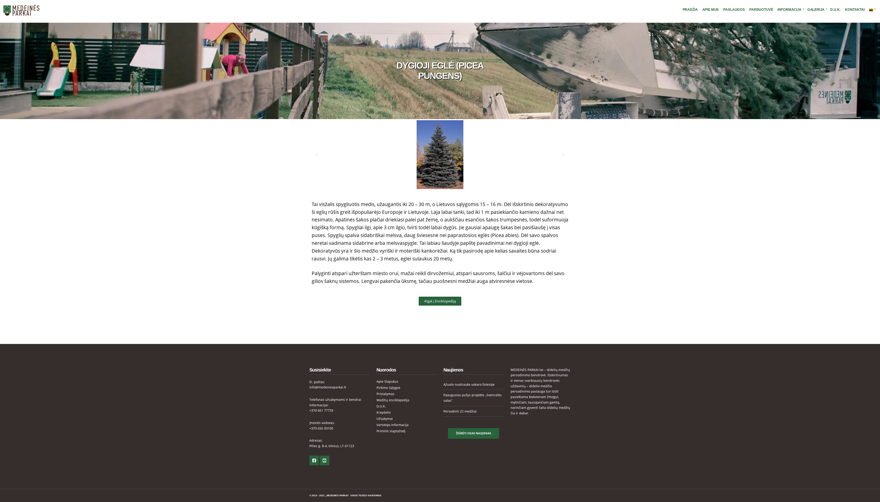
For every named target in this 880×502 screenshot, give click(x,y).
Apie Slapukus (387, 381)
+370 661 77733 (321, 410)
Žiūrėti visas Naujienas (473, 433)
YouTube (324, 460)
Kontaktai (855, 9)
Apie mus (710, 9)
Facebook (314, 460)
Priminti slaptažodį (391, 431)
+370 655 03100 (321, 428)
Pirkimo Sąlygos (388, 387)
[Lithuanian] (871, 9)
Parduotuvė (761, 9)
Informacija (789, 9)
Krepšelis (384, 412)
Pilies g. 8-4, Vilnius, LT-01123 (331, 446)
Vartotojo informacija (393, 425)
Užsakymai (385, 418)
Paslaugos (734, 9)
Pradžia (690, 9)
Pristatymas (385, 394)
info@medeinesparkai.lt (327, 387)
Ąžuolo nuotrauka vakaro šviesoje (469, 384)
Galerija (816, 9)
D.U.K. (835, 9)
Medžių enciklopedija (393, 400)
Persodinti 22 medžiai (460, 411)
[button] (317, 154)
